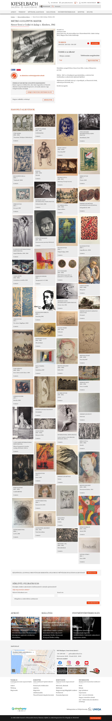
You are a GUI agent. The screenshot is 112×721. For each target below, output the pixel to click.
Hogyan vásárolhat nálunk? (87, 697)
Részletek (76, 717)
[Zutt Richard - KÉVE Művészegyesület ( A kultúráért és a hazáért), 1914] (67, 263)
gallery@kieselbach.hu (67, 2)
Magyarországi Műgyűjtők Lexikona (66, 690)
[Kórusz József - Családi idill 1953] (22, 470)
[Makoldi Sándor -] (45, 261)
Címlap (13, 17)
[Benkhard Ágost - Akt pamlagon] (45, 330)
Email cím (60, 592)
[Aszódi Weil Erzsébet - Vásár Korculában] (45, 518)
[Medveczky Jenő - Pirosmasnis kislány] (89, 467)
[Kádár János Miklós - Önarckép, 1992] (45, 298)
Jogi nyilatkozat (83, 690)
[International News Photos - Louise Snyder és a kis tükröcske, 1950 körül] (67, 418)
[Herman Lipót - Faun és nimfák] (89, 373)
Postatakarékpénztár (62, 695)
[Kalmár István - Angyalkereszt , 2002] (89, 229)
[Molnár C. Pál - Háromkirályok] (67, 535)
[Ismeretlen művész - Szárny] (67, 460)
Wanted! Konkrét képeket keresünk (43, 695)
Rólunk (90, 12)
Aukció (13, 12)
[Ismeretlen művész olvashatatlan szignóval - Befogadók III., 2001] (89, 194)
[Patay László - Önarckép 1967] (67, 130)
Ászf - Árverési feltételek (86, 695)
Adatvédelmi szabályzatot (30, 599)
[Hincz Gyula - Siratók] (89, 431)
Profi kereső (59, 692)
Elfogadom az (26, 599)
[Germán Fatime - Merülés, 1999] (22, 386)
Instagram (69, 665)
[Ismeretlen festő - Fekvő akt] (89, 402)
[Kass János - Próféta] (67, 500)
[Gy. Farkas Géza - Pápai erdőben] (67, 195)
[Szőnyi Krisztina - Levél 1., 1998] (22, 513)
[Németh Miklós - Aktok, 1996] (89, 510)
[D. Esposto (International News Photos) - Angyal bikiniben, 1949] (22, 230)
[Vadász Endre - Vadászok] (67, 318)
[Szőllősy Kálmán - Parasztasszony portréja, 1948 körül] (45, 223)
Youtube (86, 665)
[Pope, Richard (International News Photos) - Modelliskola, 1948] (89, 122)
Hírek (80, 685)
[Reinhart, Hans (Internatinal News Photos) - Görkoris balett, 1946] (45, 190)
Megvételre (36, 690)
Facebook (60, 665)
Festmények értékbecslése (40, 685)
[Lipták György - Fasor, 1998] (89, 544)
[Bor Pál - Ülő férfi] (45, 154)
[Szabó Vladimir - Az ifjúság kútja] (45, 120)
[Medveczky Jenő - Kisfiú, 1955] (67, 351)
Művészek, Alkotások (36, 12)
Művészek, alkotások (62, 685)
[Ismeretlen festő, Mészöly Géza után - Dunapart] (89, 302)
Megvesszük (14, 690)
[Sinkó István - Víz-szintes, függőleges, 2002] (22, 302)
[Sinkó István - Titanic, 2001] (89, 159)
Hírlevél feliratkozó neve (20, 592)
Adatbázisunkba (38, 692)
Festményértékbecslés (66, 12)
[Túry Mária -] (22, 122)
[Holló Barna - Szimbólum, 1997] (45, 356)
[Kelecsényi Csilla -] (22, 159)
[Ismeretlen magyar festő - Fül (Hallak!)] (45, 392)
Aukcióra (36, 688)
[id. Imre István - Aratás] (67, 383)
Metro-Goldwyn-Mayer (24, 17)
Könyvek (81, 12)
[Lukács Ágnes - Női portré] (89, 270)
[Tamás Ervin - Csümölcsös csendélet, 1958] (22, 267)
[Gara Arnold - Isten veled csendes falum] (22, 348)
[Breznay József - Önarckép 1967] (89, 337)
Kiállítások (50, 12)
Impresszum (82, 692)
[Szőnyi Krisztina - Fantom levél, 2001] (45, 491)
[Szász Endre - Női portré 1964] (45, 423)
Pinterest (77, 665)
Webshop (22, 12)
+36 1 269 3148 (54, 2)
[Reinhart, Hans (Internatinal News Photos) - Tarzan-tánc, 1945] (67, 291)
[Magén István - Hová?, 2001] (45, 456)
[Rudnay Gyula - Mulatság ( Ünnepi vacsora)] (67, 167)
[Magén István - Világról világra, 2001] (67, 231)
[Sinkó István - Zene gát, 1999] (22, 194)
